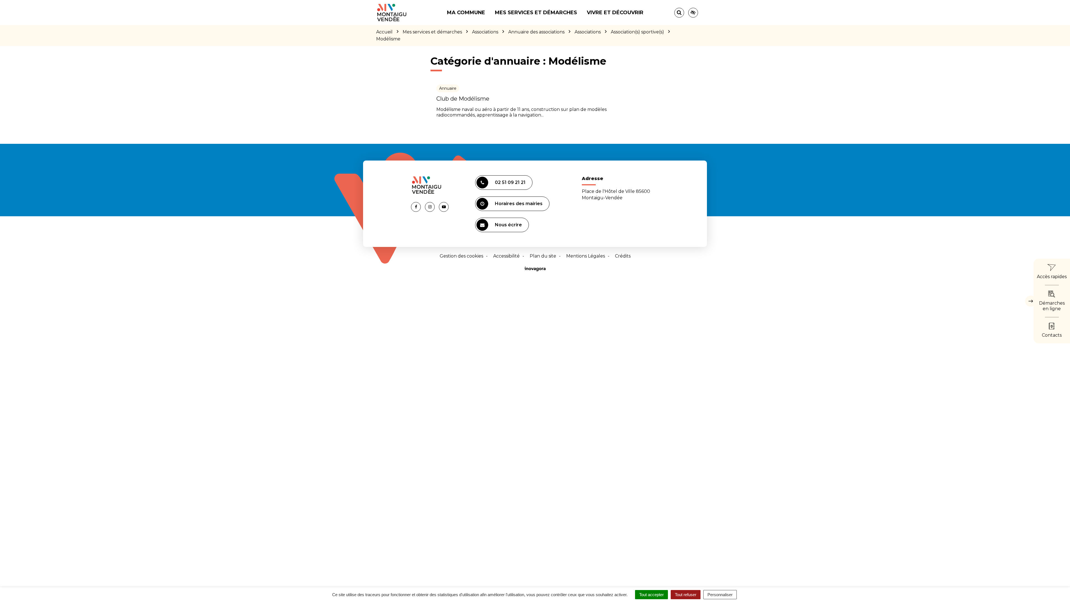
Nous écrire (508, 224)
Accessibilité (506, 256)
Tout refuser (685, 594)
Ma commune (466, 12)
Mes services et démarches (536, 12)
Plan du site (543, 256)
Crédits (623, 256)
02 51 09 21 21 (510, 182)
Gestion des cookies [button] (461, 256)
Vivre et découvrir (615, 12)
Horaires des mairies (519, 203)
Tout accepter (651, 594)
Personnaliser (720, 594)
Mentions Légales (585, 256)
